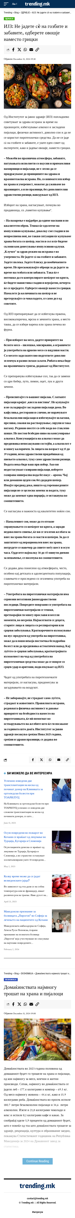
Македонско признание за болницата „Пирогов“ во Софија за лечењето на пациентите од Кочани (26, 915)
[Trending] (37, 4)
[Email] (31, 50)
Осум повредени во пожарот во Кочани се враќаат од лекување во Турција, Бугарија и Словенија (25, 837)
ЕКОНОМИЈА (10, 979)
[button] (7, 3)
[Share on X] (19, 50)
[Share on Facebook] (13, 50)
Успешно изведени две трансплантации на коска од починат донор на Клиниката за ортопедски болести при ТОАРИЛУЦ (23, 789)
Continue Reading (37, 1161)
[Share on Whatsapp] (25, 50)
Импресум (37, 1212)
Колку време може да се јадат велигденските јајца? (22, 878)
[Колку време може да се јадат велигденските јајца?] (61, 885)
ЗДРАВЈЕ (9, 19)
